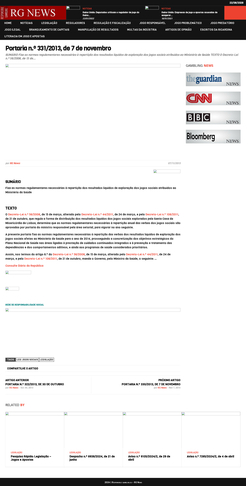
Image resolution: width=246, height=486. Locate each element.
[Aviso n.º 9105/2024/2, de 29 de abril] (152, 413)
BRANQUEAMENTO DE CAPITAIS (49, 29)
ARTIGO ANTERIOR (17, 380)
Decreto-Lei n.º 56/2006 (24, 214)
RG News (15, 163)
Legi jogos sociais (27, 359)
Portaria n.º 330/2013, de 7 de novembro (151, 384)
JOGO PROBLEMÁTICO (188, 23)
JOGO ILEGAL (12, 29)
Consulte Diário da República (24, 266)
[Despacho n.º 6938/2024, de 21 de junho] (93, 413)
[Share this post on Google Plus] (107, 368)
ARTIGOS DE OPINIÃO (178, 29)
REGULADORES (75, 23)
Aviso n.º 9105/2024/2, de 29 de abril (149, 458)
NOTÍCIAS (87, 8)
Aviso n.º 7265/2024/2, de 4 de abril (210, 456)
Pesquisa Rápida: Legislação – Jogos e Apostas (31, 458)
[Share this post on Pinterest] (135, 368)
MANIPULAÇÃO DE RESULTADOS (98, 29)
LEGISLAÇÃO (49, 23)
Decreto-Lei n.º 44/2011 (97, 214)
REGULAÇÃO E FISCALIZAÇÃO (112, 23)
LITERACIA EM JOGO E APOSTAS (24, 36)
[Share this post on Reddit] (163, 368)
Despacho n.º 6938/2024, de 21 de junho (92, 458)
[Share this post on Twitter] (79, 368)
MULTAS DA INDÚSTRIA (142, 29)
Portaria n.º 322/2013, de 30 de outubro (34, 384)
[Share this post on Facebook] (51, 368)
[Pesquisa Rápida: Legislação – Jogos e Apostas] (34, 413)
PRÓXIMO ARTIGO (169, 380)
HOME (8, 23)
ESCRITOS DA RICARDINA (216, 29)
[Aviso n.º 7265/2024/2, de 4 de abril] (211, 413)
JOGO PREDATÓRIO (222, 23)
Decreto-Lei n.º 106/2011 (162, 214)
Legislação (46, 359)
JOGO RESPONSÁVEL (152, 23)
